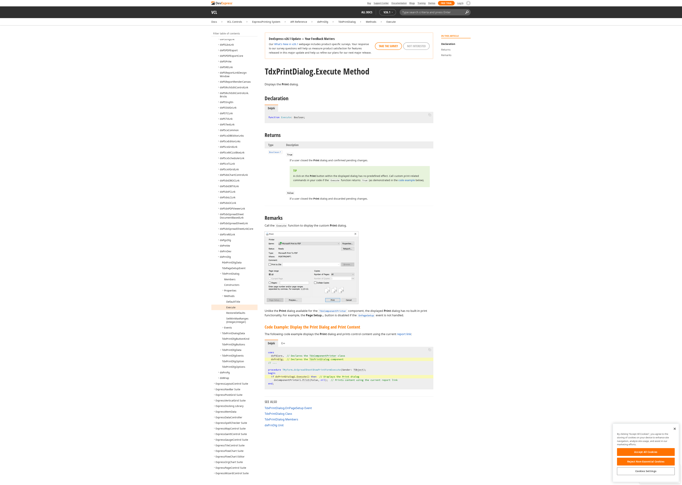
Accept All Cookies (645, 452)
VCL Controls (234, 21)
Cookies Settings (646, 471)
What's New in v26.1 (286, 44)
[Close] (675, 429)
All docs (366, 12)
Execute (391, 21)
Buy (369, 3)
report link (404, 334)
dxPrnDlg (322, 21)
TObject (358, 369)
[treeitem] (227, 39)
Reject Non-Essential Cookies (645, 461)
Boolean (299, 117)
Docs (214, 21)
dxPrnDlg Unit (274, 425)
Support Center (381, 3)
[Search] (467, 12)
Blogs (412, 3)
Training (422, 3)
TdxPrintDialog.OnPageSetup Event (288, 408)
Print (345, 376)
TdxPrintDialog (347, 21)
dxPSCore (276, 355)
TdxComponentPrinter (332, 311)
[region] (646, 452)
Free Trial (446, 3)
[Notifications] (468, 3)
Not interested (416, 46)
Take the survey (388, 46)
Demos (431, 3)
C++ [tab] (283, 343)
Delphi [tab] (271, 343)
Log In (460, 3)
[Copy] (429, 115)
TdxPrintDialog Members (281, 419)
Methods (371, 21)
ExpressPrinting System (266, 21)
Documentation (399, 3)
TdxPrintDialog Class (278, 414)
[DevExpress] (222, 3)
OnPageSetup (366, 315)
